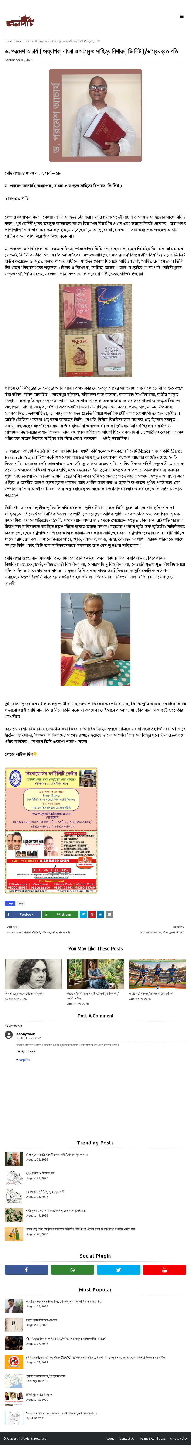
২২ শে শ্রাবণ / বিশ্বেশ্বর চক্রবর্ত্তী (45, 1192)
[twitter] (118, 1270)
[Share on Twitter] (83, 914)
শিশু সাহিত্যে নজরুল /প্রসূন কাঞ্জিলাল (24, 993)
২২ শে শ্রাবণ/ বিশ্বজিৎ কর (40, 1173)
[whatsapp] (73, 1270)
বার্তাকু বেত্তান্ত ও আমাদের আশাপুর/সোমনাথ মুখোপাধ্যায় (56, 1210)
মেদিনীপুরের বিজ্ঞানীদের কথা (40, 1395)
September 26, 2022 (29, 1038)
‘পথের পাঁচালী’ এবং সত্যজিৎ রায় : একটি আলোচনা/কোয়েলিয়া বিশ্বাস (61, 1413)
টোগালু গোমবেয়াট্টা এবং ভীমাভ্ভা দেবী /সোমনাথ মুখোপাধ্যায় (57, 1154)
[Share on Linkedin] (100, 914)
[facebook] (26, 1270)
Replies (24, 1060)
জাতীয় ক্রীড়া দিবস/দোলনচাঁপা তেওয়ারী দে (151, 993)
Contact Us (127, 1438)
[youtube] (165, 1270)
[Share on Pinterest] (92, 914)
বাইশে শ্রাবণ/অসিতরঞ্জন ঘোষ (41, 1320)
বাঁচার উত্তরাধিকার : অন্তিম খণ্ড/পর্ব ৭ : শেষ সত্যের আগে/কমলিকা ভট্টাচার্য (65, 1339)
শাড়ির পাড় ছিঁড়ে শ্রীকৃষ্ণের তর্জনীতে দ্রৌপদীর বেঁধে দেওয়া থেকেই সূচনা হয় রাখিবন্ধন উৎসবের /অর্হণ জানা (80, 1229)
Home (9, 41)
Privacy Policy (179, 1438)
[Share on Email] (109, 914)
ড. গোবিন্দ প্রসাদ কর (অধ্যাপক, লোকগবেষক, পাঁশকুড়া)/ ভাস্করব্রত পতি (63, 1301)
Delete (31, 1051)
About (110, 1438)
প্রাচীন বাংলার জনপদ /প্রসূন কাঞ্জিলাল (45, 1376)
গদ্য (17, 41)
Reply (20, 1051)
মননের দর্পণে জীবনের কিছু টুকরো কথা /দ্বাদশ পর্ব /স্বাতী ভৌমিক (93, 996)
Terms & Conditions (152, 1438)
